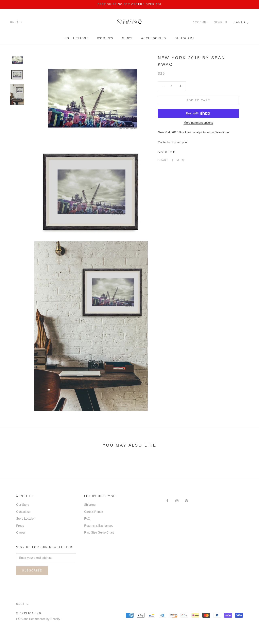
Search (220, 22)
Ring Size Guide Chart (99, 532)
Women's (105, 38)
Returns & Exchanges (98, 525)
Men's (127, 38)
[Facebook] (172, 160)
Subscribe (32, 570)
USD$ (14, 22)
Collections (77, 38)
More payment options (198, 122)
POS (19, 619)
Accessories (153, 38)
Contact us (23, 511)
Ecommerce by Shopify (44, 619)
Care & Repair (93, 511)
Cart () (241, 21)
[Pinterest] (183, 160)
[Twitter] (178, 160)
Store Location (25, 518)
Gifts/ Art (184, 38)
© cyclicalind (28, 613)
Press (20, 525)
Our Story (22, 504)
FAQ (87, 518)
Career (20, 532)
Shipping (90, 504)
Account (200, 22)
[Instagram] (176, 500)
